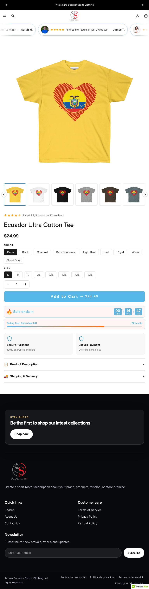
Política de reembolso (74, 577)
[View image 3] (62, 194)
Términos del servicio (131, 577)
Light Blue (89, 252)
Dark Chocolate (65, 252)
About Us (11, 516)
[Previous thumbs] (3, 194)
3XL (64, 274)
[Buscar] (13, 16)
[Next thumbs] (145, 194)
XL (39, 274)
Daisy (10, 252)
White (135, 252)
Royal (120, 252)
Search (10, 510)
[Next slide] (143, 5)
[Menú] (4, 15)
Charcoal (42, 252)
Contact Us (12, 523)
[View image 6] (134, 194)
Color (8, 245)
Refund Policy (87, 523)
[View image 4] (86, 194)
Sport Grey (14, 260)
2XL (51, 274)
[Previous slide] (6, 5)
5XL (90, 274)
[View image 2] (39, 194)
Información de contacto (129, 583)
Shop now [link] (22, 434)
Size (7, 267)
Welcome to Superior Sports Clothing (74, 4)
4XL (77, 274)
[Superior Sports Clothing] (74, 471)
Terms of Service (90, 510)
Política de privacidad (102, 577)
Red (106, 252)
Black (25, 252)
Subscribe (134, 552)
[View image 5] (110, 194)
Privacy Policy (87, 516)
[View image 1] (15, 194)
